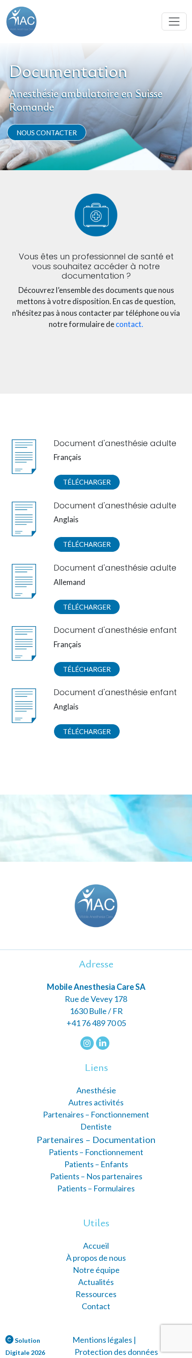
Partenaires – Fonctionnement (96, 1114)
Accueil (96, 1246)
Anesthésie (96, 1090)
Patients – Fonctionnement (96, 1152)
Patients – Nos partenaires (96, 1176)
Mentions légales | (104, 1340)
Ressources (96, 1294)
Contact (96, 1306)
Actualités (96, 1282)
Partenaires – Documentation (96, 1139)
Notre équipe (96, 1270)
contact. (129, 324)
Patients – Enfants (96, 1164)
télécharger (87, 482)
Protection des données (116, 1352)
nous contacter (47, 133)
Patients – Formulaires (96, 1188)
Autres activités (96, 1102)
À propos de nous (96, 1258)
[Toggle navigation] (174, 21)
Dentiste (96, 1126)
